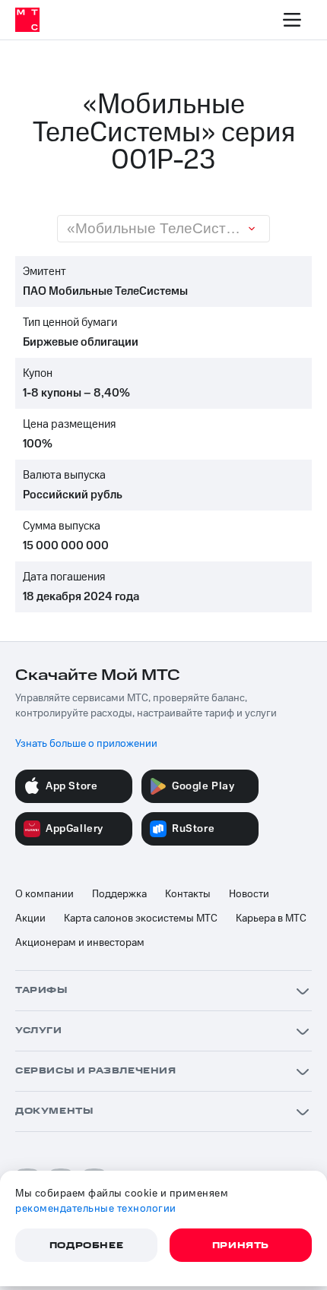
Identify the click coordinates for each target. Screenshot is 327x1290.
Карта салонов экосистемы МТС (140, 918)
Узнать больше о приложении (86, 743)
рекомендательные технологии (95, 1208)
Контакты (188, 894)
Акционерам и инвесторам (79, 942)
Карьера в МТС (271, 918)
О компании (44, 894)
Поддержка (119, 894)
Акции (30, 918)
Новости (249, 894)
